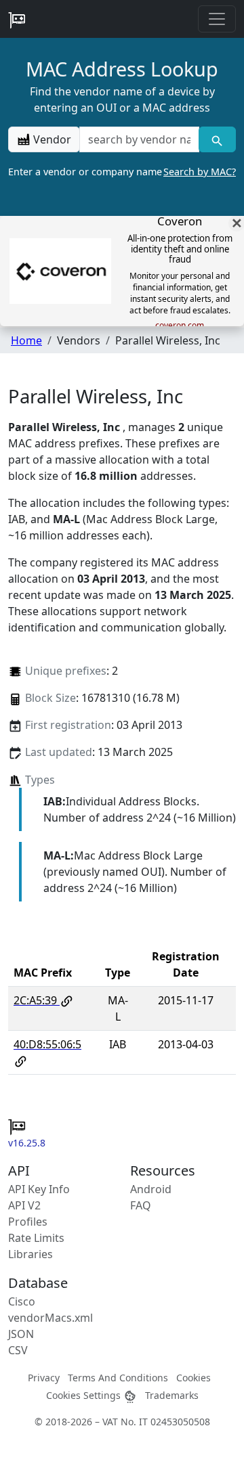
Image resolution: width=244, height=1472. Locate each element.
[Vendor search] (217, 139)
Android (150, 1189)
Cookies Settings (84, 1395)
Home (26, 340)
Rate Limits (36, 1237)
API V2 (24, 1205)
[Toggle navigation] (217, 18)
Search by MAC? (199, 171)
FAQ (140, 1205)
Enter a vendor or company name (122, 171)
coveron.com (179, 325)
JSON (21, 1333)
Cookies (193, 1377)
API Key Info (39, 1189)
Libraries (30, 1254)
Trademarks (172, 1395)
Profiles (27, 1221)
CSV (18, 1350)
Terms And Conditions (118, 1377)
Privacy (44, 1377)
